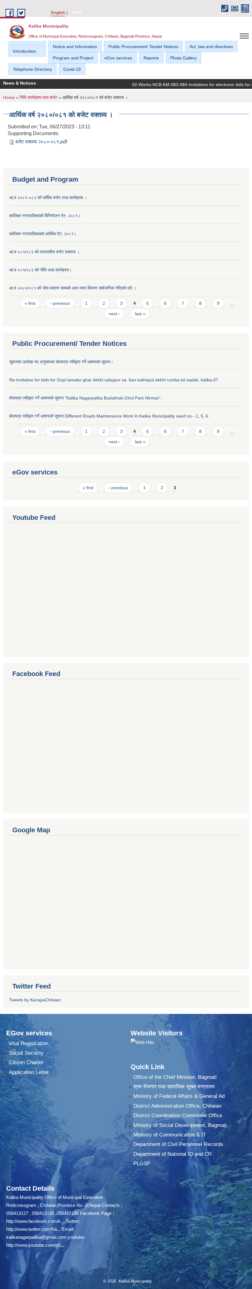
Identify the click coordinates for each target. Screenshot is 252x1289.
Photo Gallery (183, 57)
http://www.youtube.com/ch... (35, 1245)
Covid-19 (72, 69)
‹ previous (60, 303)
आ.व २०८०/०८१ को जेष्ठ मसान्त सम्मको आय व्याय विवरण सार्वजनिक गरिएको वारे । (72, 287)
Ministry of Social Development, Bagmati (180, 1125)
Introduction (22, 51)
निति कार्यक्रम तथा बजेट (38, 97)
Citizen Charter (26, 1062)
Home (9, 97)
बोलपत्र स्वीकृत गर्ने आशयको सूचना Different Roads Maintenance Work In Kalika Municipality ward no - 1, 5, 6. (109, 416)
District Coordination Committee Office (177, 1115)
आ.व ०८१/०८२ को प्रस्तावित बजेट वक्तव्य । (44, 251)
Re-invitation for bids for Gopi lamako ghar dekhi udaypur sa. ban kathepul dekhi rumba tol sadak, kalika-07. (114, 379)
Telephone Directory (32, 69)
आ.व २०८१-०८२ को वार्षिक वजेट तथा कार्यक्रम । (48, 197)
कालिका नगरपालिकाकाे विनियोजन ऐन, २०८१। (45, 215)
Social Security (26, 1053)
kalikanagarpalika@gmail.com (36, 1237)
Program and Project (73, 57)
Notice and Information (75, 46)
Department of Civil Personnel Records (178, 1144)
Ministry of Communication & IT (169, 1135)
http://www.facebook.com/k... (35, 1221)
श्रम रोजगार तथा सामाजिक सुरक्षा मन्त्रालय (174, 1087)
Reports (151, 57)
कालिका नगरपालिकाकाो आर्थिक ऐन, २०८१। (43, 233)
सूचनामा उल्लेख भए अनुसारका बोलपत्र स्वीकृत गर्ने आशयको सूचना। (61, 361)
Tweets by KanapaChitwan (35, 999)
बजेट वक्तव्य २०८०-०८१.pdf (41, 141)
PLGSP (141, 1163)
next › (114, 313)
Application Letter (29, 1072)
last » (140, 313)
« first (30, 303)
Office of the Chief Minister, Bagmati (175, 1077)
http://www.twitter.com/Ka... (33, 1229)
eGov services (118, 57)
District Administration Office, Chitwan (177, 1106)
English (58, 12)
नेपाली (76, 12)
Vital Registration (28, 1043)
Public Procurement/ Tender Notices (143, 46)
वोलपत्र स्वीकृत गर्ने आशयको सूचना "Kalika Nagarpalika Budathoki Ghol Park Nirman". (85, 397)
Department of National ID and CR (172, 1154)
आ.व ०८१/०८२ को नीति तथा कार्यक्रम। (40, 269)
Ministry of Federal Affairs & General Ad (179, 1096)
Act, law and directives (211, 46)
